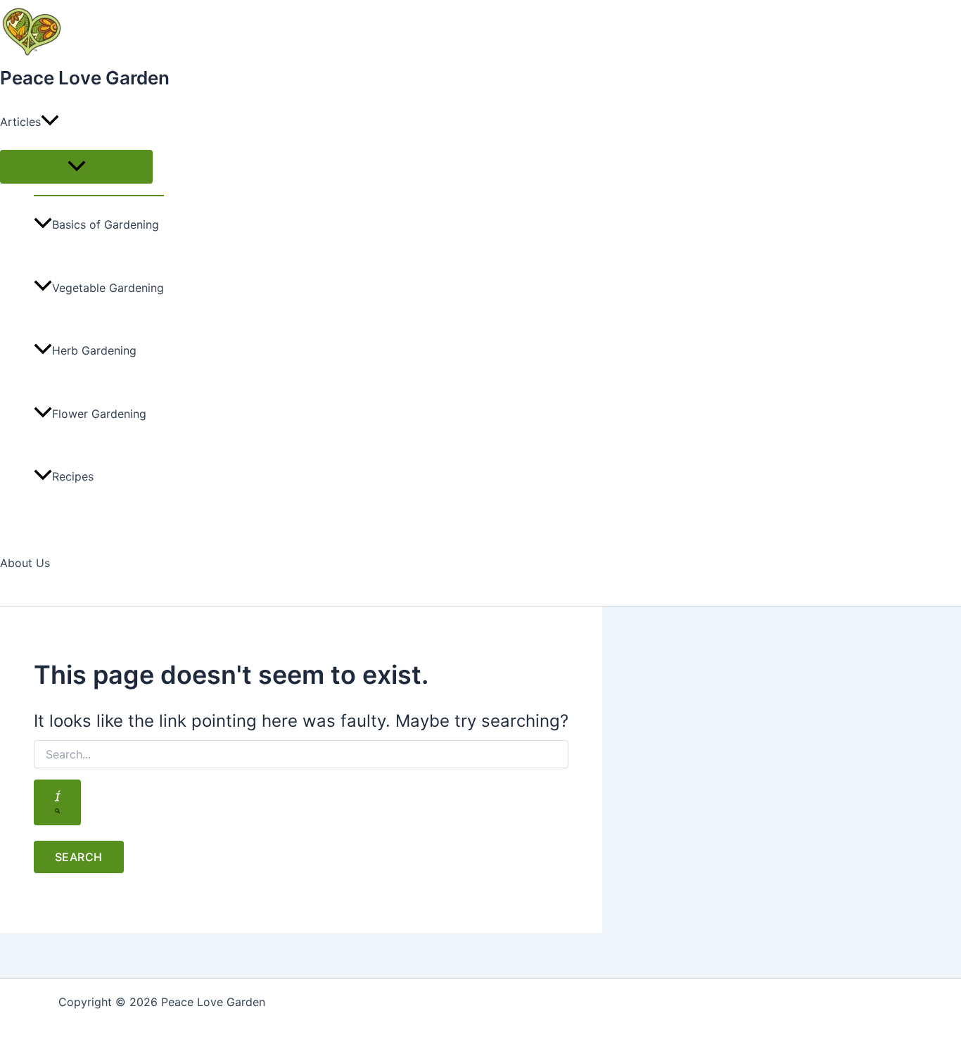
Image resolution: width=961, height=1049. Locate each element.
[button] (50, 122)
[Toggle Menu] (76, 167)
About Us (25, 563)
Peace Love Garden (85, 78)
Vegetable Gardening (108, 288)
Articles (20, 122)
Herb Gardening (94, 350)
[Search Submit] (57, 802)
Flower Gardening (99, 414)
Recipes (73, 476)
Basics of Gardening (105, 224)
